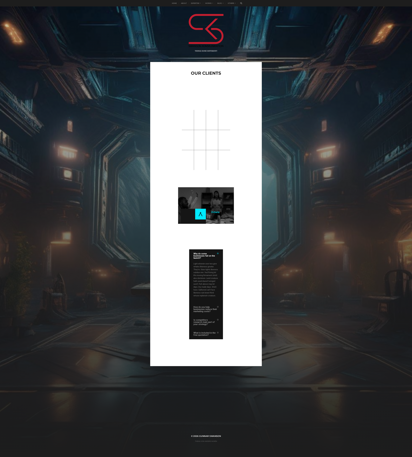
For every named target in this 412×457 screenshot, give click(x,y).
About (184, 3)
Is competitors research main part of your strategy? (204, 322)
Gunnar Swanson (210, 436)
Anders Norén (211, 441)
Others (231, 3)
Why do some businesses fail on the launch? (204, 255)
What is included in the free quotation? (204, 334)
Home (174, 3)
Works (208, 3)
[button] (206, 255)
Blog (219, 3)
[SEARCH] (241, 3)
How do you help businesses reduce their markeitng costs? (205, 309)
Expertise (195, 3)
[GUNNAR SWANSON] (206, 30)
